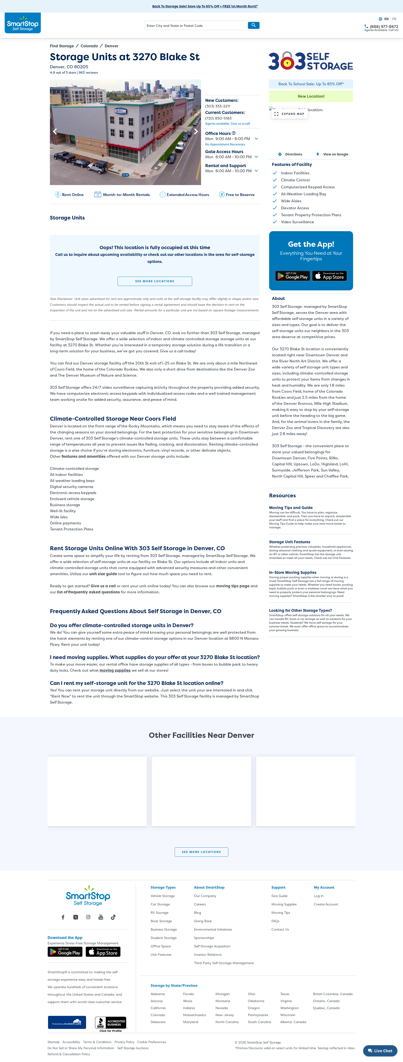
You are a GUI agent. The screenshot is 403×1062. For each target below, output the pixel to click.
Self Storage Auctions (133, 1048)
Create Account (326, 904)
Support (278, 887)
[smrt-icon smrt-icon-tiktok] (113, 917)
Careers (200, 904)
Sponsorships (204, 937)
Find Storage (62, 45)
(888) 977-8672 (384, 27)
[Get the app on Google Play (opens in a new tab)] (292, 276)
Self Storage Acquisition (212, 946)
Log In (318, 896)
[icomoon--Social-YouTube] (101, 917)
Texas (284, 994)
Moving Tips (280, 912)
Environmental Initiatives (213, 929)
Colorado (89, 45)
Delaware (158, 1022)
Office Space (161, 946)
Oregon (254, 1008)
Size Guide (279, 896)
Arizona (157, 1001)
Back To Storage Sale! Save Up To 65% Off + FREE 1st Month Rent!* (205, 6)
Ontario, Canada (326, 1001)
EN (386, 19)
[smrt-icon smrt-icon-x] (75, 917)
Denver (111, 45)
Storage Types (163, 887)
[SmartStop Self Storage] (88, 895)
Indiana (189, 1008)
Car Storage (160, 904)
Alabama (158, 994)
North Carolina (227, 1022)
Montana (222, 1001)
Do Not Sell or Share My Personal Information (81, 1048)
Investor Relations (208, 954)
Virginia (286, 1001)
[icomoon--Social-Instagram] (88, 917)
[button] (254, 25)
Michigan (222, 994)
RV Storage (159, 912)
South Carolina (259, 1022)
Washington (289, 1008)
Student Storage (164, 937)
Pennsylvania (258, 1015)
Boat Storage (161, 921)
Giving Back (203, 921)
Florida (188, 994)
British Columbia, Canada (333, 994)
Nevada (221, 1008)
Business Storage (164, 929)
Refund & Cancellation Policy (69, 1054)
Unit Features (161, 954)
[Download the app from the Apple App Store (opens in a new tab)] (329, 276)
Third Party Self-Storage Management (224, 963)
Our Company (205, 896)
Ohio (251, 994)
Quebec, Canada (326, 1008)
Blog (197, 912)
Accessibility (71, 1042)
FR (394, 19)
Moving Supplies (284, 904)
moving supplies (115, 670)
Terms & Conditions (97, 1042)
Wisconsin (287, 1015)
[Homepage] (23, 23)
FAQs (275, 921)
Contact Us (280, 929)
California (158, 1008)
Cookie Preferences (151, 1042)
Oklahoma (256, 1001)
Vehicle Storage (163, 896)
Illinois (187, 1001)
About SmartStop (209, 887)
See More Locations (154, 281)
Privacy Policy (124, 1042)
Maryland (190, 1022)
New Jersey (224, 1015)
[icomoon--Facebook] (63, 917)
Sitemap (53, 1042)
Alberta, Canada (293, 1022)
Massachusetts (194, 1015)
